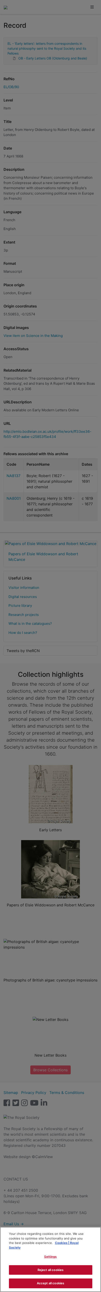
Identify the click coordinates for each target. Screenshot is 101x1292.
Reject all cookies (50, 1270)
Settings (50, 1256)
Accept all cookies (50, 1283)
